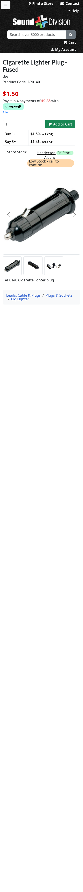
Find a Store (42, 3)
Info (5, 112)
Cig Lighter (20, 299)
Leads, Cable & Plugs (23, 295)
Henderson (46, 152)
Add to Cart (62, 124)
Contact (72, 3)
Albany (50, 157)
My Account (65, 49)
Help (75, 10)
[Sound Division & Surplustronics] (41, 22)
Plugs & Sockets (59, 295)
